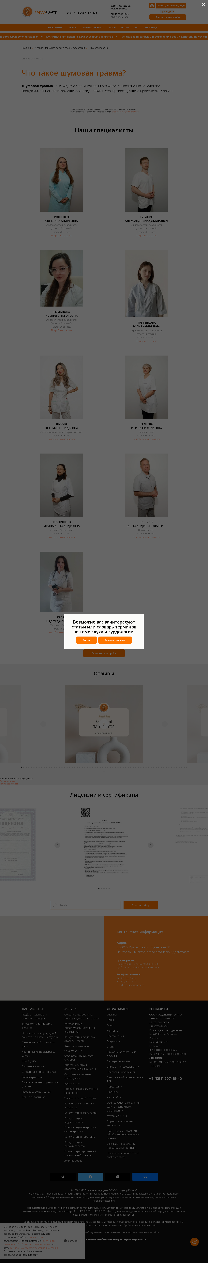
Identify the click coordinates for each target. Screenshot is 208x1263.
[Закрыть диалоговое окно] (204, 4)
